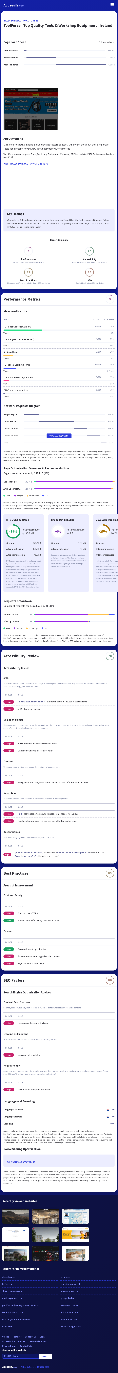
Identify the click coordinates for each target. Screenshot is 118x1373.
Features (17, 1336)
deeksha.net (8, 1277)
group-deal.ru (67, 1298)
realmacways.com (69, 1291)
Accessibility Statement (14, 1341)
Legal (42, 1336)
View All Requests (59, 435)
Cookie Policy (27, 1345)
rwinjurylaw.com (68, 1319)
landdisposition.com (12, 1312)
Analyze (45, 1356)
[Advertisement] (59, 79)
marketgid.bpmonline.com (16, 1319)
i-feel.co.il (7, 1326)
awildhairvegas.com (70, 1326)
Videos (5, 1336)
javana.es (65, 1277)
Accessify (13, 5)
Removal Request (38, 1341)
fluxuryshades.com (12, 1291)
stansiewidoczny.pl (70, 1284)
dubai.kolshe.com (69, 1312)
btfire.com (7, 1284)
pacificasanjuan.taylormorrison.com (21, 1305)
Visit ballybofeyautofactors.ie (24, 163)
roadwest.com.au (69, 1305)
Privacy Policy (9, 1345)
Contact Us (30, 1336)
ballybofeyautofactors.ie (20, 20)
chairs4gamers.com (12, 1298)
